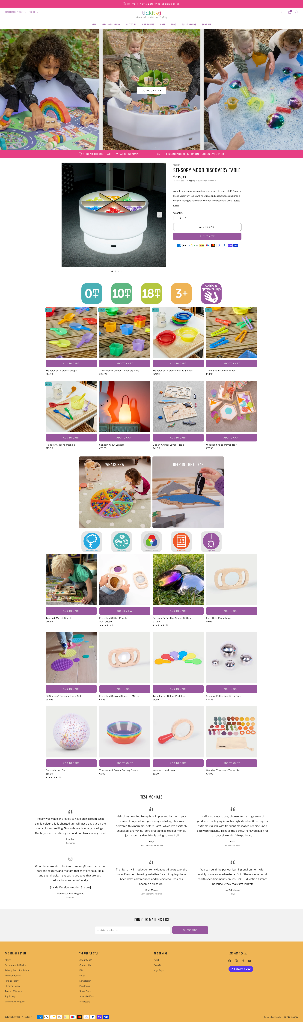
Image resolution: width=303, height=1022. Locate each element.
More (162, 24)
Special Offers (86, 996)
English (32, 12)
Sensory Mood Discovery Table (207, 169)
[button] (148, 147)
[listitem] (151, 4)
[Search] (282, 12)
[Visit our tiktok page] (243, 961)
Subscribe (190, 930)
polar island (151, 90)
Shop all (206, 24)
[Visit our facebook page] (229, 961)
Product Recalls (13, 975)
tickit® (176, 164)
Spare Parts (85, 991)
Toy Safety (10, 996)
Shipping (191, 181)
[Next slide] (159, 214)
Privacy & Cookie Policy (17, 970)
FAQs (82, 975)
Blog (173, 24)
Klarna (8, 960)
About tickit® (85, 960)
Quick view (124, 611)
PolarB (157, 965)
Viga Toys (159, 970)
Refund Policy (11, 980)
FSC (81, 970)
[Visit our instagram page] (236, 961)
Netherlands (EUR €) (14, 12)
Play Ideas (84, 986)
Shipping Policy (12, 986)
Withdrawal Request (15, 1001)
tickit (156, 960)
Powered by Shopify (272, 1017)
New (94, 24)
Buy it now (207, 236)
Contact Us (85, 965)
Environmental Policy (15, 965)
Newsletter (85, 980)
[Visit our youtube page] (249, 961)
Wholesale (84, 1001)
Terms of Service (13, 991)
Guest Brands (189, 24)
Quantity (178, 213)
